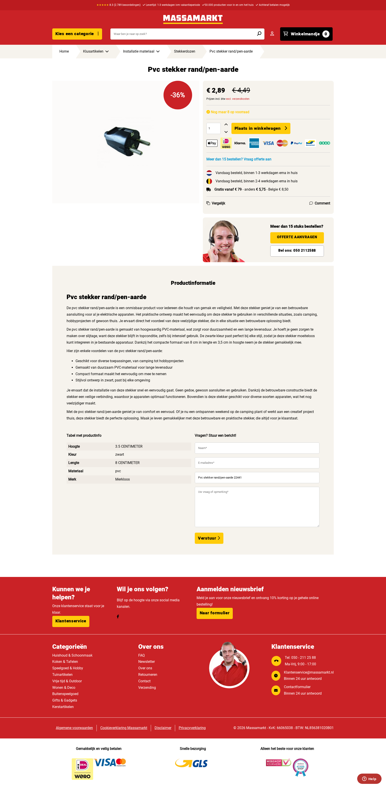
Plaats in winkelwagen (258, 128)
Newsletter (146, 661)
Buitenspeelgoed (65, 694)
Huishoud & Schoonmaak (72, 655)
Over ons (145, 668)
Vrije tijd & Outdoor (67, 681)
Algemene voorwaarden (74, 728)
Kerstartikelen (63, 707)
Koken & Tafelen (65, 661)
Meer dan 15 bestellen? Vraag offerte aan (238, 159)
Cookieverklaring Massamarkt (123, 728)
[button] (70, 621)
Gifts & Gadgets (64, 700)
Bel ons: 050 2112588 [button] (297, 250)
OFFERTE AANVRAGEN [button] (297, 237)
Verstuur (207, 538)
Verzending (147, 687)
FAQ (141, 655)
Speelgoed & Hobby (67, 668)
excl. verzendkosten (238, 98)
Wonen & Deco (63, 687)
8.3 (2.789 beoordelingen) (118, 4)
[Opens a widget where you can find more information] (369, 779)
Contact (144, 681)
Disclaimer (163, 728)
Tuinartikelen (62, 674)
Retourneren (147, 674)
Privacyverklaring (192, 728)
